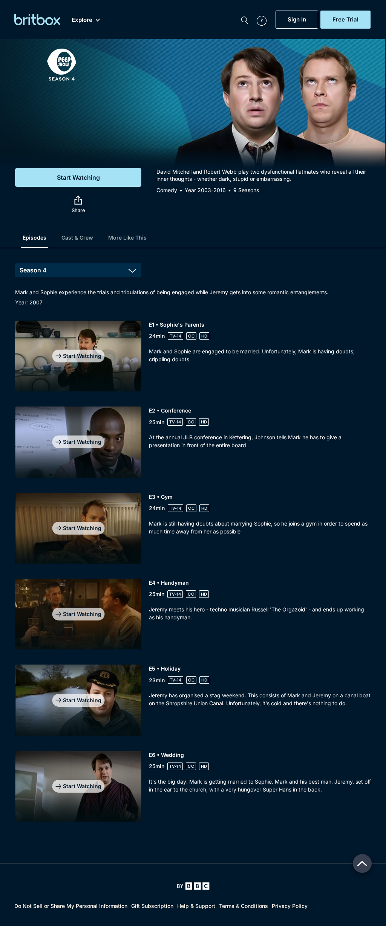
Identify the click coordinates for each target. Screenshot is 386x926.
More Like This (127, 237)
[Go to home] (193, 886)
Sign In (297, 19)
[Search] (244, 19)
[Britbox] (37, 19)
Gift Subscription (152, 906)
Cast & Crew (77, 237)
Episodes (34, 237)
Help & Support (196, 906)
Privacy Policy (290, 906)
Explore (82, 20)
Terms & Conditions (243, 906)
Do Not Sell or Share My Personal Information (70, 906)
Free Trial (345, 19)
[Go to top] (362, 863)
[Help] (258, 19)
